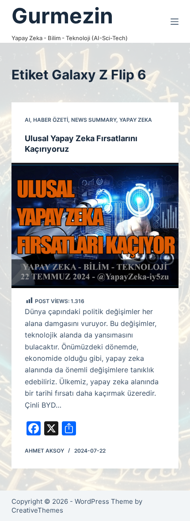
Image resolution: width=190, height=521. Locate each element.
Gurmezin (62, 16)
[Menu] (175, 22)
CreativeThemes (37, 510)
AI (27, 119)
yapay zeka (135, 119)
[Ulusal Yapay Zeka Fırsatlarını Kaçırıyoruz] (95, 225)
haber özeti (50, 119)
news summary (93, 119)
